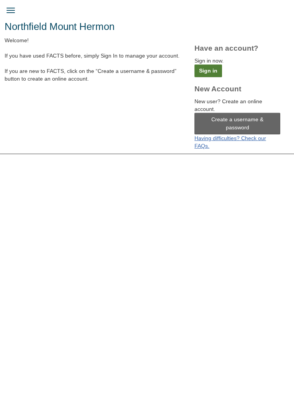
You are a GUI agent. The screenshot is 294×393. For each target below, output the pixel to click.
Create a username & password (237, 123)
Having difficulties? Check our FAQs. (230, 142)
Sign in (208, 71)
